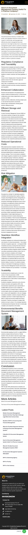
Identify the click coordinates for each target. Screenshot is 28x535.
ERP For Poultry (7, 461)
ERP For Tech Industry (8, 465)
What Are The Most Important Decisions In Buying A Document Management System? (13, 428)
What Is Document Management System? (11, 401)
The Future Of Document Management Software (13, 404)
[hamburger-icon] (26, 2)
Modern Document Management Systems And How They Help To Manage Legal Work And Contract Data (13, 415)
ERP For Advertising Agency (10, 457)
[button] (14, 520)
